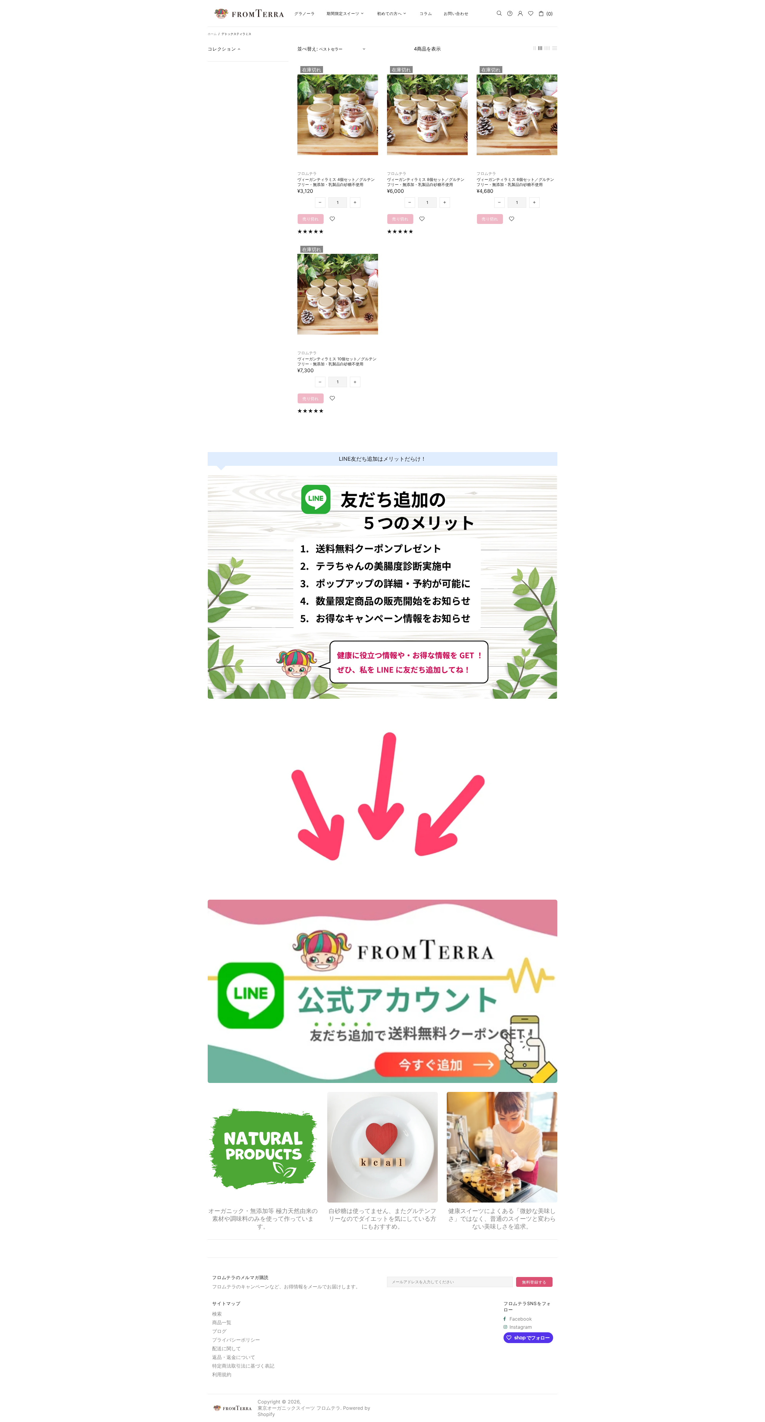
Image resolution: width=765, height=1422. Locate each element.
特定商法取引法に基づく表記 (243, 1366)
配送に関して (226, 1348)
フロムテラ (307, 173)
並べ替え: (307, 49)
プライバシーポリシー (236, 1340)
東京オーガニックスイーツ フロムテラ (249, 13)
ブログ (219, 1331)
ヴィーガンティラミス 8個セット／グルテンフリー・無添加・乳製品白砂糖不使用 (425, 182)
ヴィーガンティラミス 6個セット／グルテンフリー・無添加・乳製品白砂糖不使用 (515, 182)
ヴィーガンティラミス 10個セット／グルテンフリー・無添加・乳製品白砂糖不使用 (337, 361)
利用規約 (221, 1374)
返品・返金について (233, 1357)
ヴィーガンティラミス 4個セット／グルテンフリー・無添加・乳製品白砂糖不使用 (336, 182)
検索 (217, 1314)
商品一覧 (221, 1322)
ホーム (212, 34)
